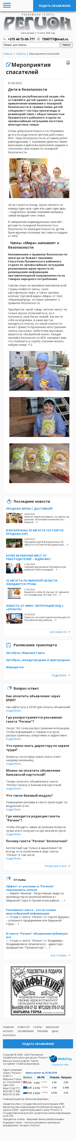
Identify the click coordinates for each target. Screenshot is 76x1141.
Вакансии (52, 1027)
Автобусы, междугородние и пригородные (38, 660)
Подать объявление (55, 6)
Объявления (25, 1031)
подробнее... (14, 710)
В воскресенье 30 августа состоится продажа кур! (34, 532)
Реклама (42, 1031)
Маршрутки (15, 667)
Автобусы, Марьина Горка (25, 653)
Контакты (9, 1035)
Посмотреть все (55, 866)
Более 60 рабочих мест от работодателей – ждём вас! (28, 557)
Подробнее (58, 675)
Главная (7, 53)
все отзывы (58, 955)
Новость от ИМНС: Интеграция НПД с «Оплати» (35, 607)
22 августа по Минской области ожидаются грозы (31, 582)
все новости (58, 632)
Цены (55, 1031)
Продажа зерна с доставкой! (29, 508)
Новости (21, 53)
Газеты (37, 1027)
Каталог (8, 1031)
